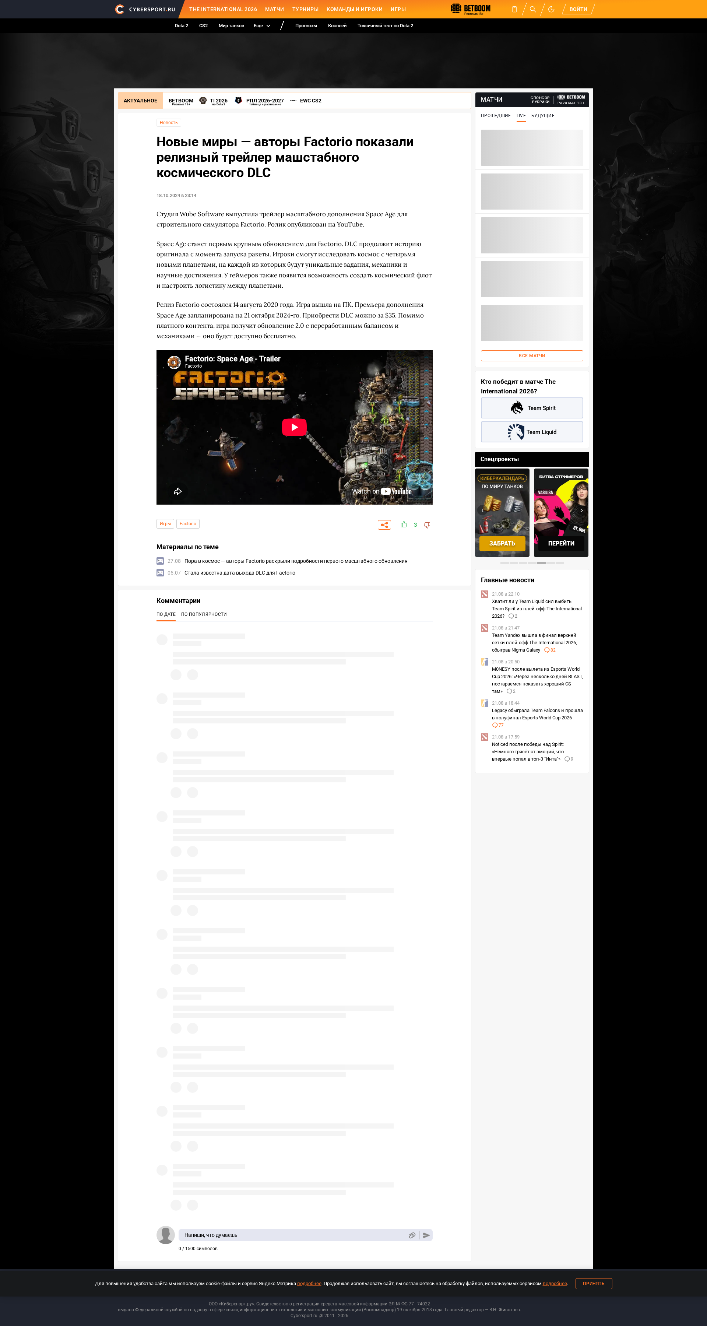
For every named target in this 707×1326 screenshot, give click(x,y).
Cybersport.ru (304, 1315)
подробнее (309, 1283)
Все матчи (532, 355)
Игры (398, 9)
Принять (594, 1283)
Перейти (502, 543)
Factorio (188, 523)
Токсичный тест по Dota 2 (385, 25)
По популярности (204, 614)
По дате (166, 614)
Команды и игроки (355, 9)
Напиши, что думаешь (211, 1235)
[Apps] (514, 9)
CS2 (203, 25)
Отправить (426, 1235)
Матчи (274, 9)
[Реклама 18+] (571, 97)
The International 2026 (223, 9)
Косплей (337, 25)
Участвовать (561, 543)
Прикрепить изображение (412, 1235)
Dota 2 (181, 25)
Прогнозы (306, 25)
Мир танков (231, 25)
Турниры (305, 9)
